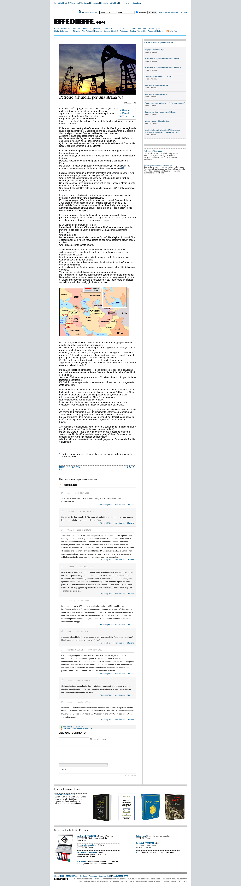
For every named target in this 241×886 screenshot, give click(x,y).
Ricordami (143, 12)
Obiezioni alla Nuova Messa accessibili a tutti (160, 112)
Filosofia (133, 29)
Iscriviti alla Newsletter (87, 852)
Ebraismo (76, 31)
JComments (130, 775)
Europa (97, 29)
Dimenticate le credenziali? (168, 12)
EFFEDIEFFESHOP (62, 3)
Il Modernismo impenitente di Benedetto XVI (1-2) (163, 67)
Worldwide (142, 31)
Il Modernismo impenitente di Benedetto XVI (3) (162, 58)
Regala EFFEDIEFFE (109, 3)
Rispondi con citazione (116, 505)
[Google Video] (64, 744)
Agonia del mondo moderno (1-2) (156, 94)
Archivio (75, 3)
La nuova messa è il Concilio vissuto (157, 121)
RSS (137, 852)
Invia (63, 769)
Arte (158, 29)
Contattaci (136, 3)
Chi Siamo (84, 3)
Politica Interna (65, 29)
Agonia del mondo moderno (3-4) (156, 85)
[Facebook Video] (67, 744)
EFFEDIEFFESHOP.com (65, 795)
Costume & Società (110, 31)
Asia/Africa (74, 467)
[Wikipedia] (71, 744)
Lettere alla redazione (86, 845)
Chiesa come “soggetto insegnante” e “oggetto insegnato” (165, 103)
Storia (56, 31)
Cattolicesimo (65, 31)
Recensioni (142, 29)
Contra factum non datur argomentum (158, 165)
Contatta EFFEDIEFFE (145, 843)
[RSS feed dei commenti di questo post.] (61, 485)
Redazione (94, 3)
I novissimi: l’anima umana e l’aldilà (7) (159, 76)
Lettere (160, 31)
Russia (122, 29)
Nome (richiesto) (98, 739)
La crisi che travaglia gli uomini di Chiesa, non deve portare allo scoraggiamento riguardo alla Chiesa (163, 131)
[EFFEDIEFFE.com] (82, 24)
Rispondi (103, 505)
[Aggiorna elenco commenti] (63, 485)
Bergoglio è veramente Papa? (155, 49)
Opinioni (133, 31)
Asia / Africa (107, 29)
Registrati (183, 12)
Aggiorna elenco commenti (73, 727)
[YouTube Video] (60, 744)
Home (56, 29)
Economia (98, 31)
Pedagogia (124, 31)
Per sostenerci (125, 3)
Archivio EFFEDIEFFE (87, 836)
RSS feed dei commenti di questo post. (77, 729)
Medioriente (86, 29)
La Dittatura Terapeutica (153, 151)
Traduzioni (152, 31)
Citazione (130, 505)
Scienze (151, 29)
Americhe (76, 29)
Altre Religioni (87, 31)
